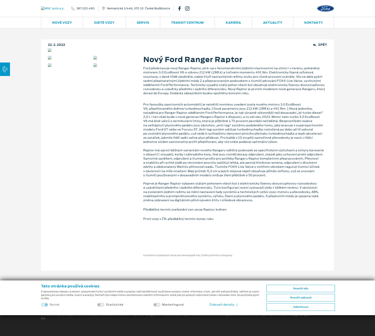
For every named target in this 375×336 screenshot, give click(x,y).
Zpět (322, 45)
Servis (143, 22)
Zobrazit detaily (222, 304)
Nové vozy (62, 22)
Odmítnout (300, 307)
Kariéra (233, 22)
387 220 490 (85, 8)
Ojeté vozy (104, 22)
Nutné (54, 305)
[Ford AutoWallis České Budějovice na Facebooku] (181, 8)
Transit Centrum (187, 22)
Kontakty (313, 22)
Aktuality (272, 22)
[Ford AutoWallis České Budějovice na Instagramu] (189, 8)
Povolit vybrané (300, 297)
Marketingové (173, 305)
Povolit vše (300, 288)
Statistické (114, 305)
